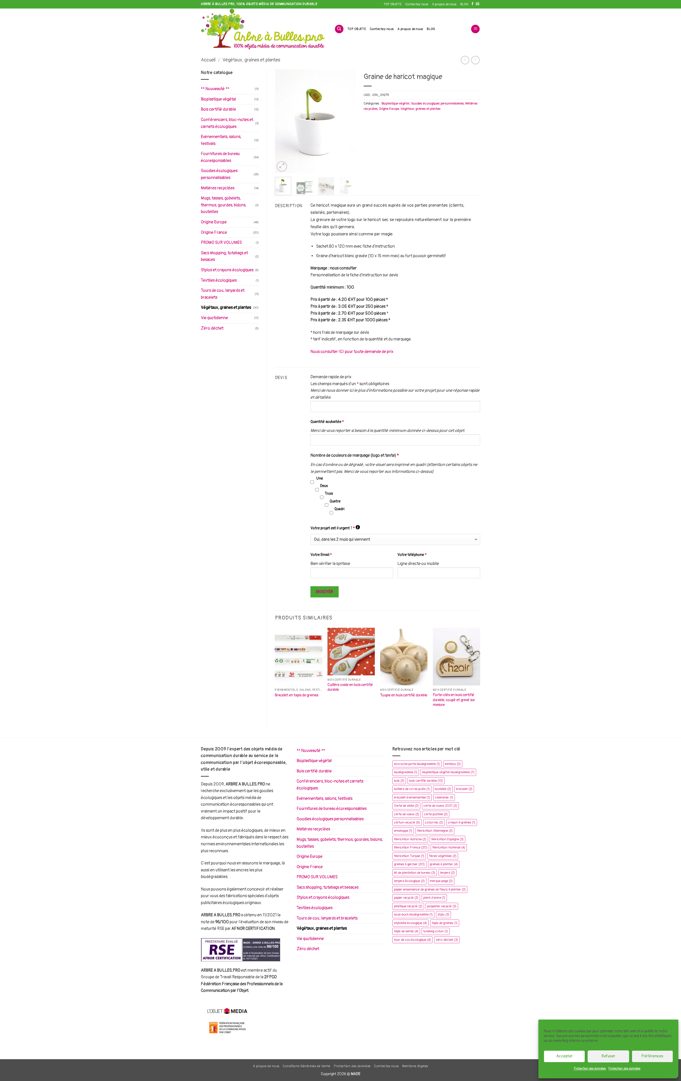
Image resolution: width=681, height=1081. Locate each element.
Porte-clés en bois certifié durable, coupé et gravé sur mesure (454, 700)
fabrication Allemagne (435, 831)
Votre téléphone (412, 554)
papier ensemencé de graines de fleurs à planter (430, 889)
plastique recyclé (408, 906)
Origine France (214, 232)
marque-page (441, 881)
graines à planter (444, 864)
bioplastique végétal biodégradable (448, 772)
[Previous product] (475, 60)
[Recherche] (339, 29)
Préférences (652, 1056)
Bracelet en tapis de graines (296, 695)
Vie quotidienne (214, 318)
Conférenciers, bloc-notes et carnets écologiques (227, 123)
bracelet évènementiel (412, 797)
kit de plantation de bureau (414, 873)
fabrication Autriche (410, 839)
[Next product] (465, 60)
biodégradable (405, 772)
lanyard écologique (409, 881)
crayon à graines (461, 822)
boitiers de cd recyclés (412, 789)
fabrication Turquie (409, 856)
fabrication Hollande (448, 847)
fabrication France (410, 847)
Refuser (608, 1056)
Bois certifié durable (218, 109)
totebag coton (435, 931)
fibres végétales (442, 856)
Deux (324, 486)
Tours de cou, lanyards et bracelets (222, 294)
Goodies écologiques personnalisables (219, 174)
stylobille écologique (410, 923)
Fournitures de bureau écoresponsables (220, 157)
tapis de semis (406, 931)
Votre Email (321, 554)
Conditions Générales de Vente (306, 1066)
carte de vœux (406, 814)
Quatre (335, 501)
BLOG (464, 4)
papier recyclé (406, 898)
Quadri (339, 509)
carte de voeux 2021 (440, 806)
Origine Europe (214, 222)
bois (399, 781)
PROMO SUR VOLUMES (221, 242)
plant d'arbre (434, 898)
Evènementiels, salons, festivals (221, 140)
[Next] (347, 121)
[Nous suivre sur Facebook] (472, 4)
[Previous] (283, 121)
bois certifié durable (426, 781)
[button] (475, 29)
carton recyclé (407, 822)
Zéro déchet (212, 328)
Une (319, 478)
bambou (453, 764)
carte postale (436, 814)
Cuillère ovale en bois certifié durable (350, 687)
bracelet (464, 789)
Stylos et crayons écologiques (227, 270)
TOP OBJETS (392, 4)
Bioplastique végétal (218, 99)
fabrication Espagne (447, 839)
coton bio (434, 822)
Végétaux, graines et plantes (251, 60)
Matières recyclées (217, 188)
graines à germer (409, 864)
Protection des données (590, 1069)
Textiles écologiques (219, 280)
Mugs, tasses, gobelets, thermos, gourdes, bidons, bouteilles (223, 205)
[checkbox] (312, 482)
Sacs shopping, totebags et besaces (224, 256)
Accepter (564, 1056)
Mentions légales (415, 1066)
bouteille (443, 789)
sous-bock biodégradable (413, 914)
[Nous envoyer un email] (477, 4)
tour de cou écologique (412, 940)
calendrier (444, 797)
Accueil (208, 60)
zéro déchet (447, 940)
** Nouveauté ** (215, 89)
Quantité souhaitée (327, 421)
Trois (329, 493)
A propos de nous (444, 4)
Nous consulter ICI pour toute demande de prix (351, 351)
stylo (443, 914)
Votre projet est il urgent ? (335, 528)
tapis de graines (445, 923)
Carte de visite (406, 806)
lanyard (447, 873)
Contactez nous (416, 4)
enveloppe (403, 831)
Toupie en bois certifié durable (403, 695)
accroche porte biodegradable (417, 764)
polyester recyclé (441, 906)
